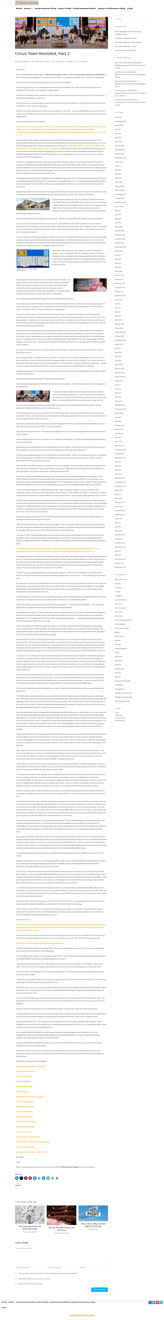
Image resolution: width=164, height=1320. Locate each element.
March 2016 (118, 474)
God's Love (118, 604)
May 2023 (118, 219)
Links (4, 1307)
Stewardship (119, 685)
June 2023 (118, 215)
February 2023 (119, 231)
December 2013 (120, 543)
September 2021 (120, 296)
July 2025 (118, 129)
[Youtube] (157, 1302)
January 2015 (119, 506)
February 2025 (119, 146)
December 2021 (120, 283)
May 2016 (118, 470)
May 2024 (118, 174)
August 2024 (119, 162)
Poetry (117, 652)
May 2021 (118, 312)
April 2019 (118, 397)
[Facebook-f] (150, 1302)
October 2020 (119, 336)
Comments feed (120, 718)
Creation (117, 592)
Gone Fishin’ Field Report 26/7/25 (126, 50)
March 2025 (118, 142)
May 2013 (118, 551)
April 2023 (118, 223)
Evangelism (118, 596)
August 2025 (119, 125)
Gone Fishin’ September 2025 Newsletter (128, 42)
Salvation (118, 665)
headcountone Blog (26, 1302)
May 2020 (118, 356)
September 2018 (120, 409)
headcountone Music (122, 628)
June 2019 (118, 389)
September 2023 (120, 202)
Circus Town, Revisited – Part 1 (56, 75)
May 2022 (118, 263)
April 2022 (118, 267)
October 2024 (119, 154)
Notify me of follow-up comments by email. (34, 1279)
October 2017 (119, 433)
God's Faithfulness (121, 600)
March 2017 (118, 441)
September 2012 (120, 567)
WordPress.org (120, 720)
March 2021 (118, 320)
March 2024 (118, 182)
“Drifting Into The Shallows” (70, 1167)
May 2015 (118, 494)
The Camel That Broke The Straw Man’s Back (30, 1227)
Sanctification (119, 669)
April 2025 (118, 137)
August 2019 (119, 381)
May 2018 (118, 417)
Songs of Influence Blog (122, 681)
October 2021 (119, 292)
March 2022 (118, 271)
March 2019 (118, 401)
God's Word (119, 612)
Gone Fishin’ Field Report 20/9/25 (126, 38)
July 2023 (118, 210)
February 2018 (119, 425)
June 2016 (118, 466)
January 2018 (119, 429)
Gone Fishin (119, 616)
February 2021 (119, 324)
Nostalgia (118, 644)
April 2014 (118, 527)
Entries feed (119, 715)
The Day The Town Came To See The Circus (61, 1228)
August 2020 (119, 344)
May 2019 (118, 393)
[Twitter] (153, 1302)
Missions (118, 640)
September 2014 (120, 514)
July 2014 (118, 523)
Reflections (118, 656)
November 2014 (120, 510)
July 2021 (118, 304)
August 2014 (119, 519)
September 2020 (120, 340)
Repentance (119, 661)
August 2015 (119, 490)
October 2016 (119, 454)
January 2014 (119, 539)
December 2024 (120, 150)
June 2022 (118, 259)
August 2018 (119, 413)
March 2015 (118, 498)
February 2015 (119, 502)
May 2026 (118, 117)
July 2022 (118, 255)
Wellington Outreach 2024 (123, 697)
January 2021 (119, 328)
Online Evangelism (121, 648)
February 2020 (119, 369)
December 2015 (120, 478)
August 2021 (119, 300)
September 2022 (120, 247)
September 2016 (120, 458)
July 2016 (118, 462)
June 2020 (118, 352)
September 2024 (120, 158)
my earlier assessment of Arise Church (91, 75)
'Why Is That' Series (121, 580)
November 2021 (120, 288)
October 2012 (119, 563)
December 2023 (120, 190)
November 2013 (120, 547)
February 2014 (119, 535)
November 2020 (120, 332)
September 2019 (120, 377)
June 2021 (118, 308)
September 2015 (120, 486)
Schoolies (118, 673)
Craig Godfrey (23, 61)
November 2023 (120, 194)
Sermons (118, 677)
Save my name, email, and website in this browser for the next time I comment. (48, 1273)
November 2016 (120, 450)
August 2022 (119, 251)
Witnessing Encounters (122, 701)
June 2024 (118, 170)
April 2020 (118, 360)
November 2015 (120, 482)
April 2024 (118, 178)
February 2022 (119, 275)
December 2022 (120, 235)
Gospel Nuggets (120, 624)
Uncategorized (119, 689)
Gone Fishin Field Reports (123, 620)
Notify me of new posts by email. (30, 1284)
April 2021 (118, 316)
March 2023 (118, 227)
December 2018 (120, 405)
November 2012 (120, 559)
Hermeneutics (119, 636)
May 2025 (118, 133)
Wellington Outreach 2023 (123, 693)
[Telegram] (161, 1302)
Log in (117, 713)
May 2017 (118, 437)
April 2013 (118, 555)
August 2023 (119, 206)
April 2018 (118, 421)
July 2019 (118, 385)
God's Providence (120, 608)
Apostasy (59, 61)
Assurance (118, 588)
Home (4, 1302)
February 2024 (119, 186)
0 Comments (82, 61)
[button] (12, 1302)
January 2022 (119, 279)
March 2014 (118, 531)
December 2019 (120, 373)
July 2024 (118, 166)
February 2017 (119, 446)
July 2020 (118, 348)
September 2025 (120, 121)
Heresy (69, 61)
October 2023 (119, 198)
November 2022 (120, 239)
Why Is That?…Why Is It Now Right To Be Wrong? (93, 1225)
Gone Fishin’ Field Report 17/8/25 (126, 46)
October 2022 (119, 243)
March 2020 (118, 365)
